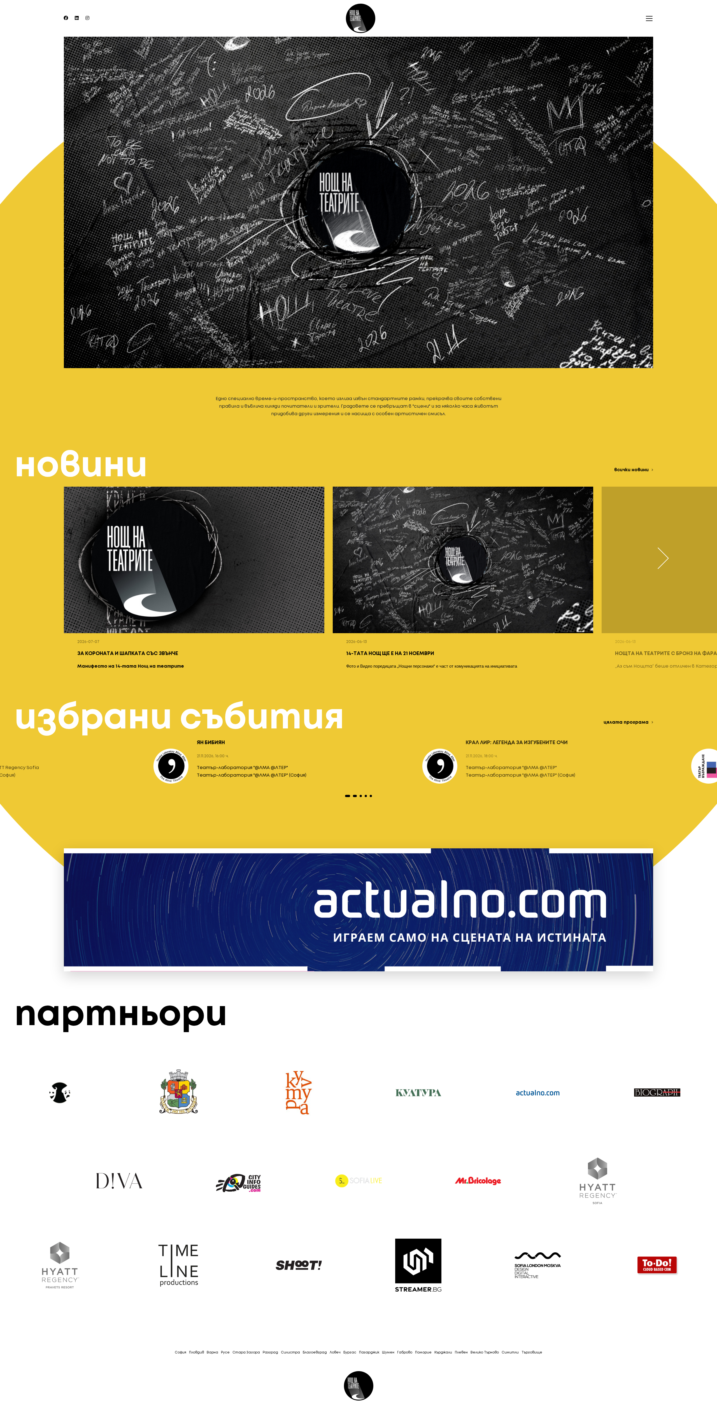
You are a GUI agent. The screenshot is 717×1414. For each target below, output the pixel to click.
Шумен (388, 1352)
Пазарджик (369, 1352)
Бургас (349, 1352)
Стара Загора (246, 1352)
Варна (212, 1352)
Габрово (404, 1352)
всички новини (631, 470)
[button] (346, 796)
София (180, 1352)
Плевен (461, 1352)
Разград (270, 1352)
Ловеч (335, 1352)
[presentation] (663, 558)
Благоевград (315, 1352)
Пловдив (196, 1352)
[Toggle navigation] (647, 18)
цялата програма (626, 722)
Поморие (423, 1352)
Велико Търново (485, 1352)
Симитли (510, 1352)
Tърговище (532, 1352)
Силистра (290, 1352)
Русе (225, 1352)
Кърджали (443, 1352)
